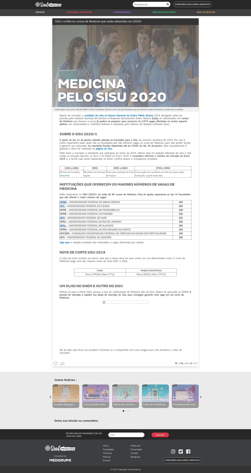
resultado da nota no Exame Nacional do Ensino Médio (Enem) (118, 115)
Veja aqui (65, 242)
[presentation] (50, 397)
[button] (192, 4)
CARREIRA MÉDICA (122, 12)
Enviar (160, 435)
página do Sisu (104, 148)
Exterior (106, 460)
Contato (134, 453)
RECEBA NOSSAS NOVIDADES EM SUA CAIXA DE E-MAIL (84, 434)
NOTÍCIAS (40, 12)
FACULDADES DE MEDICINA (79, 12)
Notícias (107, 457)
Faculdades (108, 449)
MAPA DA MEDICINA (206, 12)
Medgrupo (135, 457)
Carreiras (107, 453)
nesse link (64, 175)
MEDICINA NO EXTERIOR (164, 12)
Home (106, 445)
